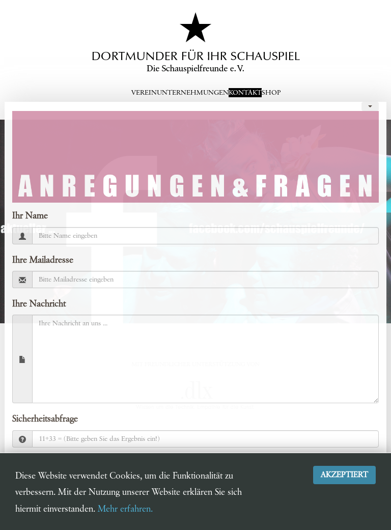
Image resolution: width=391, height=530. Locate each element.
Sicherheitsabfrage (45, 419)
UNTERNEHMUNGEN (193, 92)
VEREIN (144, 92)
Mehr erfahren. (125, 509)
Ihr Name (30, 215)
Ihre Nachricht (39, 304)
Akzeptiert (344, 474)
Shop (271, 92)
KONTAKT (245, 92)
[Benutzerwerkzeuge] (370, 106)
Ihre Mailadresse (42, 260)
